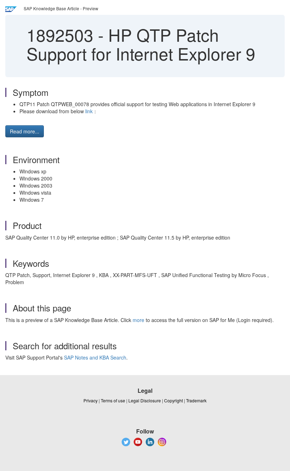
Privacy (90, 400)
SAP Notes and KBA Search (95, 357)
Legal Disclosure (144, 400)
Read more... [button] (24, 131)
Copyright (173, 400)
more (138, 319)
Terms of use (113, 400)
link (89, 111)
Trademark (196, 400)
